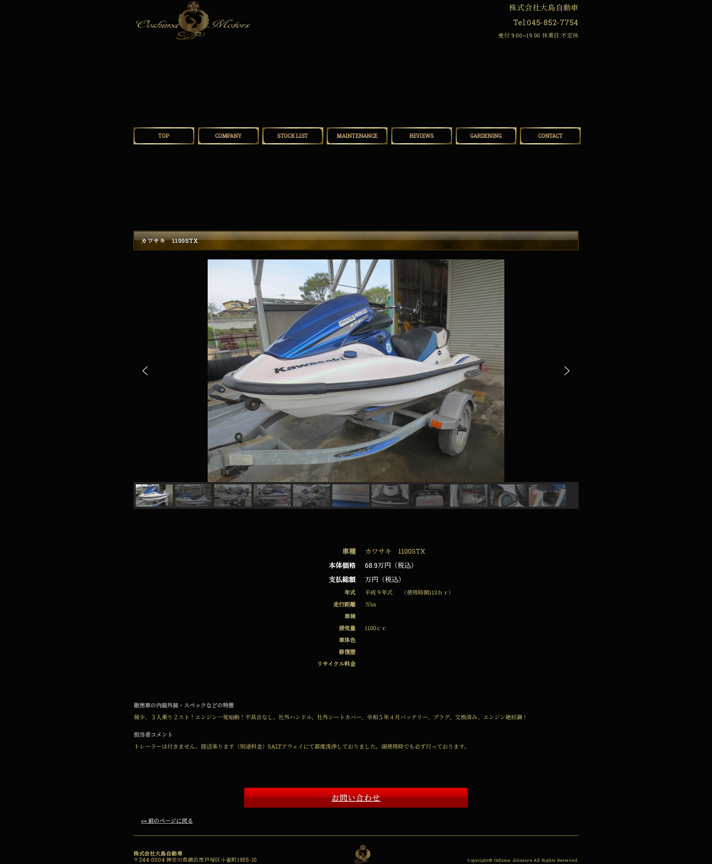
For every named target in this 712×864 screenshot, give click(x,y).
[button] (145, 371)
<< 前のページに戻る (167, 820)
